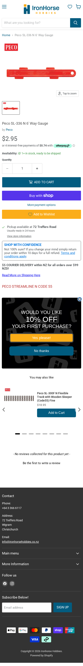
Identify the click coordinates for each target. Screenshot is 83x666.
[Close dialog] (79, 299)
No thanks (41, 351)
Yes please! (41, 338)
